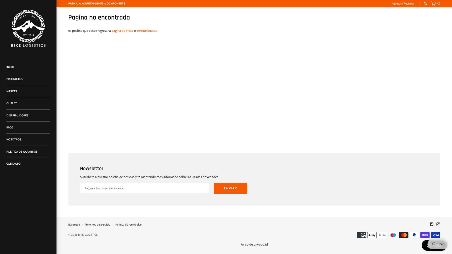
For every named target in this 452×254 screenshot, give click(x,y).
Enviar (230, 188)
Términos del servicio (97, 224)
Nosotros (13, 139)
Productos (14, 79)
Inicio (10, 67)
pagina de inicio (122, 30)
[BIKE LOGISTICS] (28, 28)
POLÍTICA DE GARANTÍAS (21, 151)
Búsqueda (74, 224)
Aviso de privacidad (254, 244)
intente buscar (146, 30)
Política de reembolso (128, 224)
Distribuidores (17, 115)
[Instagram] (438, 224)
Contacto (13, 163)
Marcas (11, 91)
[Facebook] (431, 224)
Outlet (11, 103)
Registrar (409, 3)
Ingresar (396, 3)
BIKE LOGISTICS (88, 234)
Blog (9, 127)
